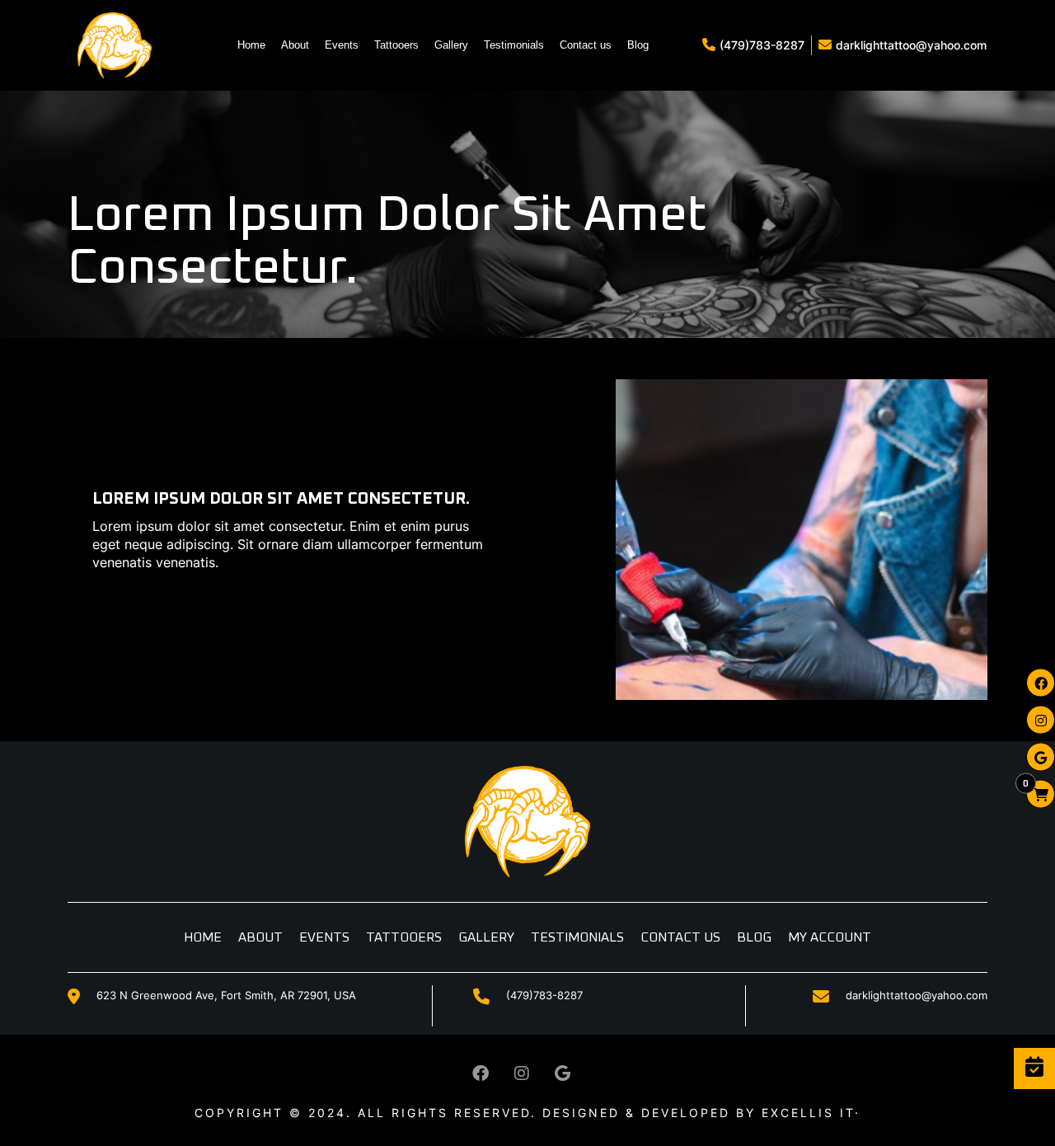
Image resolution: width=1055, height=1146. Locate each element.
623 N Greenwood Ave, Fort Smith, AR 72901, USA (226, 995)
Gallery (451, 45)
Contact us (586, 45)
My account (829, 937)
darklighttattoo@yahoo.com (911, 45)
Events (342, 45)
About (295, 45)
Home (251, 45)
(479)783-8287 (762, 45)
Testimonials (514, 45)
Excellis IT (808, 1113)
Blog (638, 45)
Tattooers (396, 45)
